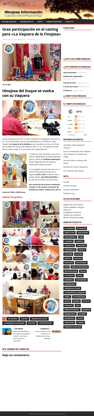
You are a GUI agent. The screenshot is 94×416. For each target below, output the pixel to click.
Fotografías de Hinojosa (78, 67)
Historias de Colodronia (72, 215)
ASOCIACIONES (83, 233)
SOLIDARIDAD (69, 318)
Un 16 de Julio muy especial (73, 171)
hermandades (70, 284)
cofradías (68, 241)
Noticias (32, 39)
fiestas (83, 271)
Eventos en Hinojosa (75, 96)
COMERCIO (79, 241)
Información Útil (27, 22)
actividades (69, 228)
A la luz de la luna (70, 86)
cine (81, 237)
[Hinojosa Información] (47, 18)
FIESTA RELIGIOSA (71, 271)
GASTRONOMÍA (81, 280)
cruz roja (68, 254)
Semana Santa (70, 314)
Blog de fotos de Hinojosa (73, 205)
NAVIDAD (76, 301)
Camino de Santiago (54, 22)
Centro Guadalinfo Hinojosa (73, 207)
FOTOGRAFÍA (69, 275)
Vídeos (40, 22)
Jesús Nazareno (69, 72)
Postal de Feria (69, 83)
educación (69, 263)
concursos (81, 246)
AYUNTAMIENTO (70, 237)
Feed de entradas (69, 186)
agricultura (69, 233)
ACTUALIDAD (12, 319)
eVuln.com (67, 210)
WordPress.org (68, 193)
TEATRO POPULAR (45, 323)
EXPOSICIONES (81, 263)
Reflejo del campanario (72, 76)
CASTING (24, 319)
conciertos (69, 246)
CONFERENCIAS (70, 250)
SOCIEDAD (82, 314)
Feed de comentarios (71, 190)
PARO (78, 305)
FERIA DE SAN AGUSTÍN (80, 267)
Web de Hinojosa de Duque (73, 217)
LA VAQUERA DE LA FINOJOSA (14, 323)
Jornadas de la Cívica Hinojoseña (75, 167)
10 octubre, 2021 (11, 39)
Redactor (23, 39)
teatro (80, 318)
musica (67, 301)
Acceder (66, 182)
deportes (78, 258)
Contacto (69, 22)
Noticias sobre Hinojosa (77, 59)
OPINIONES (69, 305)
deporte (68, 258)
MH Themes (61, 414)
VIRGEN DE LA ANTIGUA (73, 327)
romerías (86, 310)
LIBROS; (67, 297)
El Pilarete (67, 90)
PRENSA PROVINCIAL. (72, 310)
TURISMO (80, 323)
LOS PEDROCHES (79, 297)
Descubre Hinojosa (9, 22)
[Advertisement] (77, 43)
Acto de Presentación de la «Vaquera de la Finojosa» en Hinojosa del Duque (77, 154)
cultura (78, 254)
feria (66, 267)
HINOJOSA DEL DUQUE (39, 319)
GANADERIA (69, 280)
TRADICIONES (69, 323)
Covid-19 (82, 250)
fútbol (79, 275)
